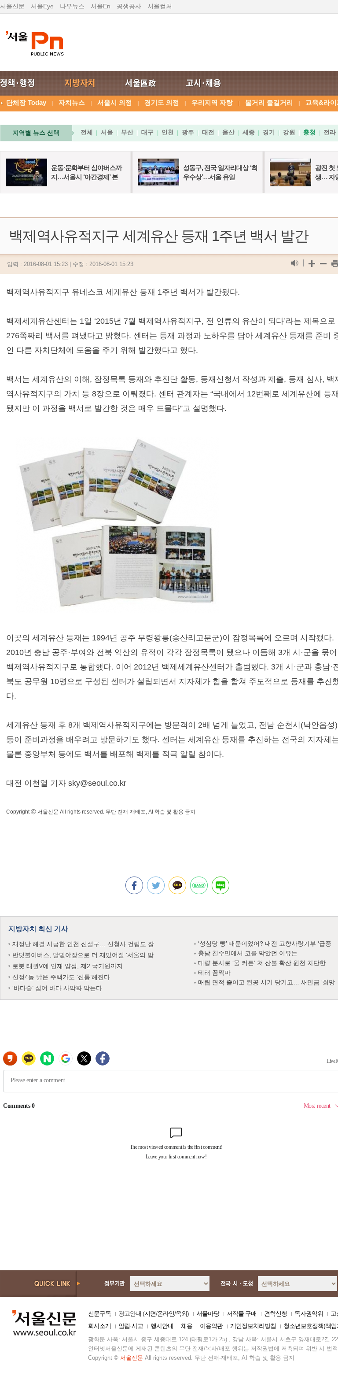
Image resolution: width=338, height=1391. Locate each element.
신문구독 (99, 1313)
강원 (289, 132)
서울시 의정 (114, 102)
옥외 (181, 1313)
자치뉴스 (72, 102)
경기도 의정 (161, 102)
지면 (150, 1313)
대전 (208, 132)
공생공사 (129, 6)
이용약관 (211, 1325)
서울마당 (207, 1313)
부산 (127, 132)
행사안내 (162, 1325)
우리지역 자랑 (212, 102)
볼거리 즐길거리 (269, 102)
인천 (168, 132)
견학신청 (275, 1313)
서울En (100, 6)
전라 (329, 132)
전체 (87, 132)
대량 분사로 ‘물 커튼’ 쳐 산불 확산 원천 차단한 (262, 962)
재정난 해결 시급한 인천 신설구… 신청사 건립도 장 (83, 943)
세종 (248, 132)
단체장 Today (26, 102)
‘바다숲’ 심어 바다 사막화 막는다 (57, 987)
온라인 (165, 1313)
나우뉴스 (72, 6)
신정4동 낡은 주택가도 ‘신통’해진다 (61, 976)
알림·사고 (130, 1325)
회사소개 (99, 1325)
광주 (188, 132)
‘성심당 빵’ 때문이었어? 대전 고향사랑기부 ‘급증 (264, 943)
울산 (228, 132)
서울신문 (12, 6)
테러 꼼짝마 (214, 972)
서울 (107, 132)
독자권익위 (308, 1313)
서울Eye (42, 6)
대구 (147, 132)
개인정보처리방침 (253, 1325)
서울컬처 (159, 6)
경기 (269, 132)
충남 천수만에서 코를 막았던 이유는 (248, 953)
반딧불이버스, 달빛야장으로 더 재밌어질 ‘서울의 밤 (83, 954)
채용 (186, 1325)
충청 (309, 132)
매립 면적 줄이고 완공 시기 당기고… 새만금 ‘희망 (266, 982)
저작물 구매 (242, 1313)
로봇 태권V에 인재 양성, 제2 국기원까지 (67, 965)
